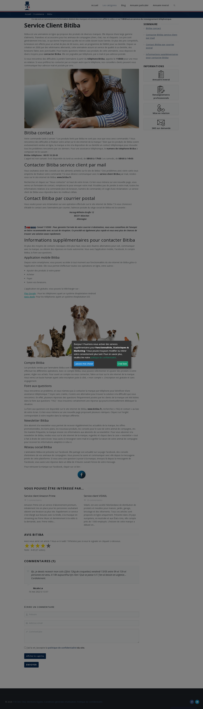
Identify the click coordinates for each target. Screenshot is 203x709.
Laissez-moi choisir (84, 363)
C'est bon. (122, 363)
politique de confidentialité (103, 357)
